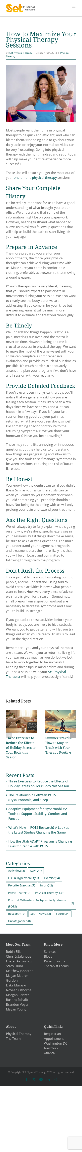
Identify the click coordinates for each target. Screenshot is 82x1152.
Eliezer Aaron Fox (19, 961)
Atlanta (49, 1053)
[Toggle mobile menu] (74, 6)
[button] (9, 735)
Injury (46, 885)
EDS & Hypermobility (23, 878)
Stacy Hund (14, 966)
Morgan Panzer (17, 995)
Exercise (52, 878)
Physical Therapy (49, 893)
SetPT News (40, 914)
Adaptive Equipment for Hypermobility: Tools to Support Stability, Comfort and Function (37, 814)
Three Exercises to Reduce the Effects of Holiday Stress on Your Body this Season (21, 747)
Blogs (48, 956)
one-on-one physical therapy (35, 177)
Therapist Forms (56, 966)
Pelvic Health (19, 893)
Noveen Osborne (18, 990)
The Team (13, 1038)
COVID (36, 870)
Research (16, 914)
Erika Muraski (16, 985)
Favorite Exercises (21, 885)
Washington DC (55, 1043)
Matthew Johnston (19, 971)
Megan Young (16, 1009)
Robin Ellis (13, 951)
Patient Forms (54, 961)
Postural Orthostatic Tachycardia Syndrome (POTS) (41, 903)
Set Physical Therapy (20, 53)
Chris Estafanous (18, 956)
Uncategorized (19, 921)
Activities (16, 870)
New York (51, 1048)
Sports (62, 914)
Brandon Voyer (17, 1004)
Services (50, 951)
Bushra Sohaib (17, 999)
